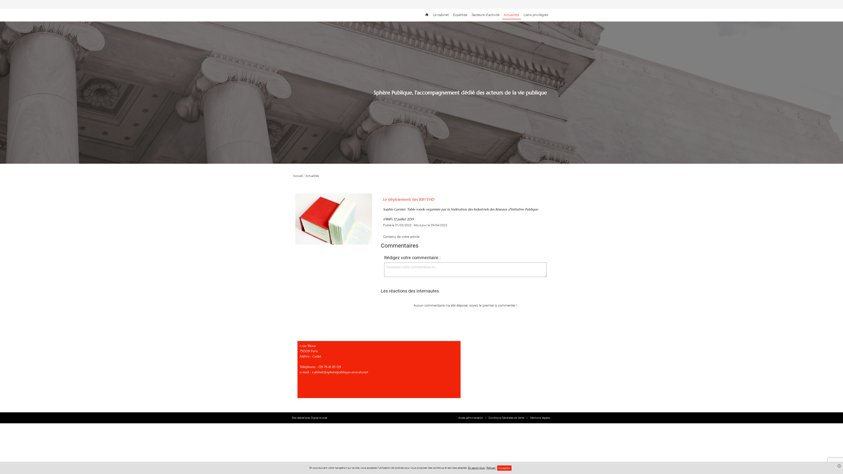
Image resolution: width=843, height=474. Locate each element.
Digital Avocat (319, 417)
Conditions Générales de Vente (506, 417)
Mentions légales (540, 417)
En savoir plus (476, 467)
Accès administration (470, 417)
